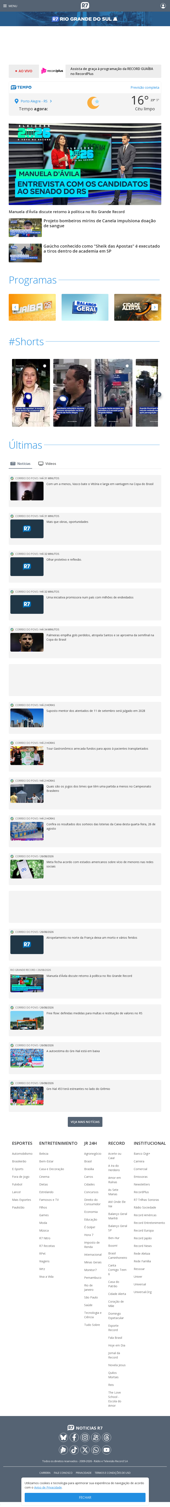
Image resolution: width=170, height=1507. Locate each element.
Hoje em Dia (116, 1345)
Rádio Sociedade (145, 1207)
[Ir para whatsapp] (95, 1449)
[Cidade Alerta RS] (137, 307)
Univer (138, 1277)
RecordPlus (141, 1192)
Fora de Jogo (20, 1177)
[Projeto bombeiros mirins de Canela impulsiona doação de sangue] (25, 229)
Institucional (150, 1143)
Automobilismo (22, 1154)
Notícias (23, 463)
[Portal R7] (85, 5)
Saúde (88, 1305)
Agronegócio (92, 1154)
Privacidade (83, 1473)
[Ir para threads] (106, 1437)
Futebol (17, 1184)
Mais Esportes (21, 1200)
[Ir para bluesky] (63, 1437)
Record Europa (144, 1230)
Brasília (89, 1169)
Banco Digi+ (142, 1154)
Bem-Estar (46, 1161)
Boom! (112, 1246)
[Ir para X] (85, 1449)
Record (116, 1143)
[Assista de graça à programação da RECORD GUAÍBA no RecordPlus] (52, 71)
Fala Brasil (115, 1338)
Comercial (140, 1169)
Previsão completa (145, 87)
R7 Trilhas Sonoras (146, 1200)
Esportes (22, 1143)
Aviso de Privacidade (48, 1487)
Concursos (91, 1192)
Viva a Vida (46, 1277)
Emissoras (141, 1177)
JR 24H (90, 1143)
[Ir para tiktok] (74, 1449)
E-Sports (17, 1169)
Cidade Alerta (117, 1294)
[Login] (163, 6)
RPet (42, 1253)
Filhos (43, 1207)
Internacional (93, 1254)
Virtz (42, 1269)
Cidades (89, 1184)
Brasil (88, 1161)
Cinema (44, 1177)
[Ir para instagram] (85, 1437)
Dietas (43, 1184)
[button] (15, 307)
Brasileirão (19, 1161)
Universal (140, 1284)
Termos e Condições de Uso (113, 1473)
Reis (111, 1385)
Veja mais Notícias (85, 1122)
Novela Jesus (117, 1365)
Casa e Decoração (51, 1169)
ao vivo (25, 71)
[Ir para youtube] (106, 1449)
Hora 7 (88, 1235)
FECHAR (85, 1497)
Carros (88, 1177)
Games (44, 1215)
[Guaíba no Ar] (32, 307)
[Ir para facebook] (74, 1437)
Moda (43, 1223)
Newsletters (142, 1184)
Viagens (44, 1261)
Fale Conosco (63, 1473)
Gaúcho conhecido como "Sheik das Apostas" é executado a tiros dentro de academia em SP (102, 248)
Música (44, 1230)
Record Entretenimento (149, 1223)
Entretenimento (58, 1143)
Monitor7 (90, 1270)
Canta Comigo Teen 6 (117, 1269)
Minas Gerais (93, 1262)
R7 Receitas (47, 1246)
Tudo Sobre (92, 1325)
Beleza (43, 1154)
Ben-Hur (113, 1238)
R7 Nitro (44, 1238)
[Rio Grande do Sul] (85, 19)
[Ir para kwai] (95, 1437)
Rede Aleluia (142, 1253)
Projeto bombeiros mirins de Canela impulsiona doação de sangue (100, 223)
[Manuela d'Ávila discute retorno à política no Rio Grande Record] (85, 161)
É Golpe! (89, 1227)
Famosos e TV (49, 1200)
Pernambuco (92, 1278)
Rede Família (142, 1261)
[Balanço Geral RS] (85, 307)
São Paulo (91, 1297)
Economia (91, 1212)
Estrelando (46, 1192)
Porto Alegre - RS (34, 101)
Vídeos (50, 463)
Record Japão (143, 1238)
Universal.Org (143, 1292)
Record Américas (145, 1215)
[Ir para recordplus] (63, 1449)
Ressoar (139, 1269)
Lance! (16, 1192)
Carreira (139, 1161)
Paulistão (18, 1207)
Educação (90, 1219)
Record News (143, 1246)
